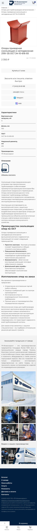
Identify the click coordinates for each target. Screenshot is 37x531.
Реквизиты (5, 489)
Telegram (20, 98)
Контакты (5, 494)
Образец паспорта (8, 175)
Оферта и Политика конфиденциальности (15, 500)
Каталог (4, 477)
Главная (4, 8)
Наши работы (6, 483)
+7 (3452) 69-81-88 (18, 86)
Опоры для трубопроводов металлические (17, 10)
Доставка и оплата (8, 491)
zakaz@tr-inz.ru (18, 92)
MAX (20, 103)
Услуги (4, 486)
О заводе (4, 480)
